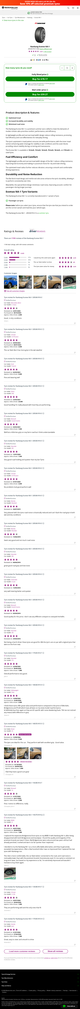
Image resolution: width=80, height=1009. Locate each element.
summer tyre (43, 213)
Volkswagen (15, 690)
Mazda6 (14, 531)
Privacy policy (41, 990)
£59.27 (44, 94)
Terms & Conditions (21, 990)
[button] (68, 8)
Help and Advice (6, 986)
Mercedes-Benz (16, 303)
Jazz (13, 926)
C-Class (14, 305)
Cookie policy (32, 990)
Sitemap (65, 990)
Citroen (13, 335)
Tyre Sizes (4, 982)
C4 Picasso (15, 337)
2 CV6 (13, 894)
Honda (13, 924)
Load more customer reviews (22, 951)
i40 (12, 448)
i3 (12, 822)
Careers (4, 992)
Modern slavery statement (54, 990)
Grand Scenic (16, 421)
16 (12, 790)
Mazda (13, 501)
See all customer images (16, 291)
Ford (12, 364)
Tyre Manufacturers (7, 978)
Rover (13, 729)
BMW (12, 820)
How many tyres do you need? (19, 68)
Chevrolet (14, 580)
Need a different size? (46, 49)
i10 (12, 660)
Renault (13, 419)
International (72, 990)
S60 (13, 393)
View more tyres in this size (14, 20)
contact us (47, 958)
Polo (13, 692)
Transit (14, 366)
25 (12, 731)
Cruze (13, 582)
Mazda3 (14, 503)
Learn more (52, 83)
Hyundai (13, 446)
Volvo (12, 391)
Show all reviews (55, 951)
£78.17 (44, 78)
